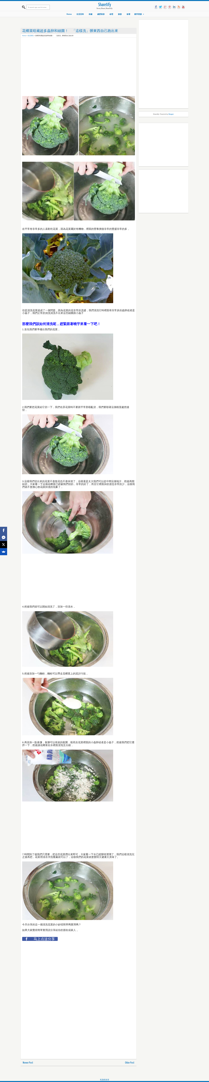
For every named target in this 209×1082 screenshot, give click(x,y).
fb (156, 7)
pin (169, 7)
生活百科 (80, 14)
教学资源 (138, 14)
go (165, 7)
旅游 (120, 14)
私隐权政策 (104, 1080)
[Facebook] (3, 530)
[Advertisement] (74, 45)
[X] (3, 544)
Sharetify (104, 5)
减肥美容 (101, 14)
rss (178, 7)
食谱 (128, 14)
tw (160, 7)
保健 (90, 14)
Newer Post (28, 1062)
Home (69, 14)
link (174, 7)
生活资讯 (30, 35)
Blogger (171, 114)
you (183, 7)
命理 (111, 14)
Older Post (129, 1062)
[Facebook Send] (3, 537)
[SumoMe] (3, 551)
